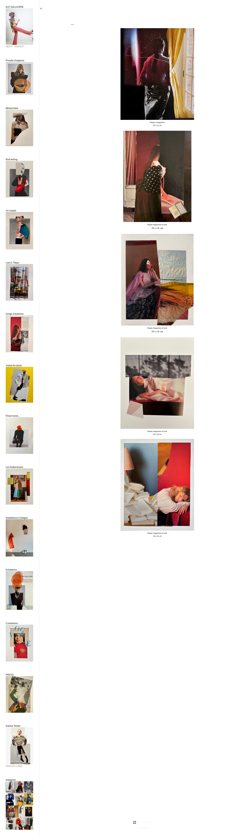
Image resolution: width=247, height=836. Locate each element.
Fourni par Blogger (145, 822)
